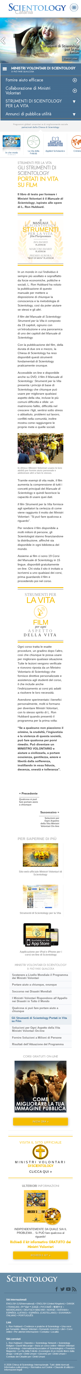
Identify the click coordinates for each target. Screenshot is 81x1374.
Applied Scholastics (55, 151)
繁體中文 (58, 1307)
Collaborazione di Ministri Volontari (28, 90)
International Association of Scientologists (43, 1348)
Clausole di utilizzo (63, 1367)
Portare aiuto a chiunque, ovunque (34, 984)
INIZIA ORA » (41, 1121)
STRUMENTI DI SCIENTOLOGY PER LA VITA (34, 103)
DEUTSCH (29, 1310)
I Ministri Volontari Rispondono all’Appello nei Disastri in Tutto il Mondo (39, 1000)
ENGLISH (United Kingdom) (51, 1303)
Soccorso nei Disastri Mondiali (32, 991)
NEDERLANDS (14, 1310)
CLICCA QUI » (40, 1171)
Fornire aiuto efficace (24, 80)
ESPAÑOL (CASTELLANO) (43, 1312)
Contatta (44, 1332)
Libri (63, 1329)
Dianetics (29, 1343)
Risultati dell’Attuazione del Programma (38, 1044)
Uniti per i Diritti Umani (25, 1353)
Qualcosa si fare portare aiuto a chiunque (35, 1009)
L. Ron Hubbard (14, 1326)
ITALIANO (11, 1315)
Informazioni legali (13, 1369)
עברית (25, 1306)
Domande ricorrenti (49, 1329)
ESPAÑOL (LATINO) (16, 1312)
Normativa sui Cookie (41, 1367)
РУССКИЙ (45, 1307)
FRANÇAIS (13, 1307)
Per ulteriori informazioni (26, 1332)
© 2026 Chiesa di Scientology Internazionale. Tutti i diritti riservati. (37, 1364)
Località (55, 1332)
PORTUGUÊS (25, 1315)
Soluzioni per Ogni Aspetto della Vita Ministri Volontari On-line (36, 1029)
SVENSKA (62, 1310)
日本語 (35, 1307)
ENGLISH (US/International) (20, 1303)
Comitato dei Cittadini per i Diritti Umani (25, 1356)
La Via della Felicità (33, 152)
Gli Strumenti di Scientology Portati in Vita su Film (39, 1019)
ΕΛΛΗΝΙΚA (64, 1312)
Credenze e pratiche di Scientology (41, 1326)
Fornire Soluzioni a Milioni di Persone (36, 1037)
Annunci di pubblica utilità (28, 114)
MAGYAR (40, 1310)
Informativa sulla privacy (16, 1367)
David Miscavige (24, 1345)
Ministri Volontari (29, 1329)
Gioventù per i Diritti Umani (51, 1353)
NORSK (51, 1310)
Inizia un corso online (45, 1345)
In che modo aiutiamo (11, 152)
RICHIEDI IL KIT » (40, 1255)
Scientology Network (46, 1343)
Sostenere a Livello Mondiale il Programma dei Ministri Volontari (40, 976)
